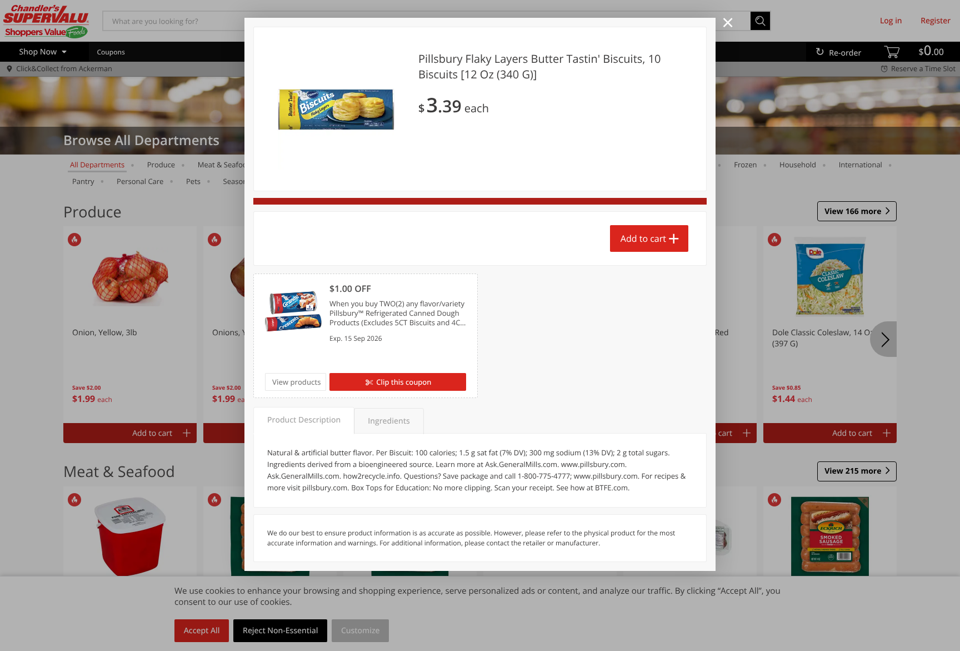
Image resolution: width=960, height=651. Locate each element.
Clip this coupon (403, 382)
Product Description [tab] (304, 420)
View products (296, 382)
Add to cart (643, 238)
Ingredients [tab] (388, 421)
